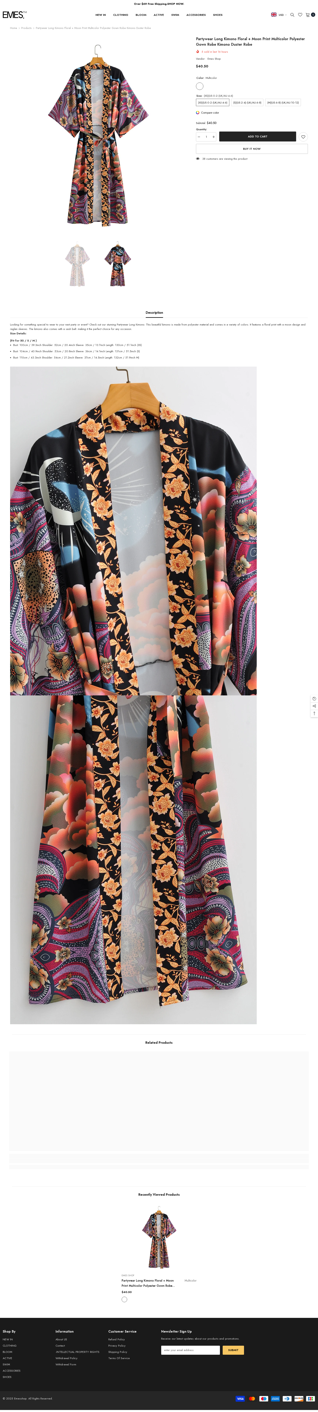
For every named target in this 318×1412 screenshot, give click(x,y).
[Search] (292, 14)
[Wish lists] (300, 15)
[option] (97, 134)
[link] (46, 1160)
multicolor (124, 1299)
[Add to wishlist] (303, 136)
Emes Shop (214, 59)
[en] (274, 14)
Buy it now (252, 149)
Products (26, 28)
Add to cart (257, 136)
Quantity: (201, 129)
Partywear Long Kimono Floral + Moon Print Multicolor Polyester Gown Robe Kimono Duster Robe (159, 1283)
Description (154, 312)
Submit (233, 1350)
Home (13, 28)
